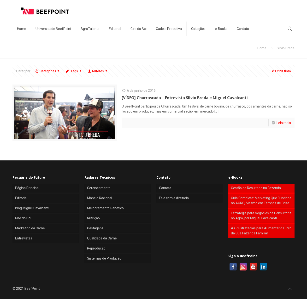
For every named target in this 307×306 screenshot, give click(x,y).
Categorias (48, 71)
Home (261, 48)
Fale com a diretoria (174, 198)
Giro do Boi (23, 218)
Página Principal (27, 188)
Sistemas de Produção (104, 258)
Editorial (21, 198)
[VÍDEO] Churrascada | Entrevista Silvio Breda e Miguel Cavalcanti (185, 97)
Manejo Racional (99, 198)
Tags (74, 71)
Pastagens (95, 228)
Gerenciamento (99, 188)
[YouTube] (253, 267)
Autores (98, 71)
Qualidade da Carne (102, 238)
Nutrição (93, 218)
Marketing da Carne (30, 228)
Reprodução (96, 248)
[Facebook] (233, 267)
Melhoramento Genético (105, 208)
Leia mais (284, 123)
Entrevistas (23, 238)
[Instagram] (243, 267)
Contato (165, 188)
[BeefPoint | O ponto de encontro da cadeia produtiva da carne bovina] (45, 11)
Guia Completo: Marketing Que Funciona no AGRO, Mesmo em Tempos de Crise (261, 200)
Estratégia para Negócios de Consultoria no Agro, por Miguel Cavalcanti (261, 215)
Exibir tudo (283, 71)
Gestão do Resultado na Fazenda (256, 188)
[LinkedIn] (263, 267)
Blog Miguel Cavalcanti (32, 208)
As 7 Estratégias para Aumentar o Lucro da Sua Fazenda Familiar (261, 230)
